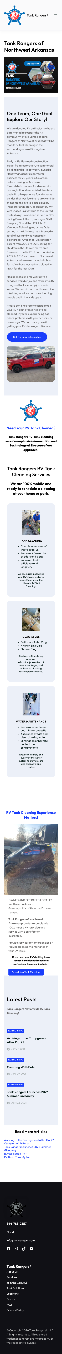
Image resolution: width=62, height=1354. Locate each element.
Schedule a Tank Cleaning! (26, 972)
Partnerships (15, 1030)
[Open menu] (56, 15)
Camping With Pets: (21, 1067)
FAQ (9, 1304)
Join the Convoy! (17, 1282)
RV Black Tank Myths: (17, 1157)
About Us (12, 1271)
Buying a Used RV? (15, 1153)
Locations (13, 1293)
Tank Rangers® (37, 15)
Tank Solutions (15, 1288)
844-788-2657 (17, 1224)
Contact (12, 1299)
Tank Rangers (18, 1266)
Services (12, 1277)
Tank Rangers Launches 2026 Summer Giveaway (27, 1094)
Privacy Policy (15, 1310)
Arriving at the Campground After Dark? (27, 1040)
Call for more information (27, 336)
